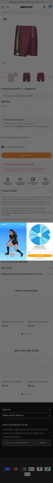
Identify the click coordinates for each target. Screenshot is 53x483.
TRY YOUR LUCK (40, 255)
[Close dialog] (1, 223)
